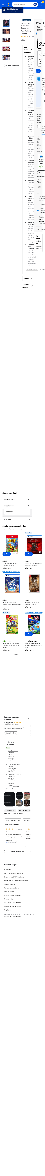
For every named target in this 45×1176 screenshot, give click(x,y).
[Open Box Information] (41, 57)
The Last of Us (8, 899)
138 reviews (15, 725)
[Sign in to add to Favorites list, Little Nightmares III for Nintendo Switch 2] (42, 575)
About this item (10, 493)
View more (16, 654)
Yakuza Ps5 (7, 869)
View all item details (32, 270)
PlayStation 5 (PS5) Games (12, 902)
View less (16, 786)
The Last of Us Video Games (12, 895)
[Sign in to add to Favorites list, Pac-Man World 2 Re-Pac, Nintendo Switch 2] (20, 536)
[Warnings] (29, 519)
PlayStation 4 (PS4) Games (12, 906)
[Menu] (3, 4)
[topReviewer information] (16, 842)
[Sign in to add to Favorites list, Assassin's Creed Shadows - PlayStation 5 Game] (42, 536)
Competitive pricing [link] (14, 764)
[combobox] (25, 4)
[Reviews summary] (33, 37)
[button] (26, 49)
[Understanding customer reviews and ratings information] (23, 728)
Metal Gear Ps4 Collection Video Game (16, 880)
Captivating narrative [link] (14, 774)
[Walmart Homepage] (8, 4)
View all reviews (11, 733)
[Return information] (37, 39)
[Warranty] (27, 511)
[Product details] (29, 499)
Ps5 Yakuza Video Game (11, 888)
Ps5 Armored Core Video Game (13, 873)
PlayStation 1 (8, 910)
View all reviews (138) (17, 851)
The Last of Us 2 (9, 891)
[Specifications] (29, 506)
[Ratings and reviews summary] (29, 717)
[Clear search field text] (32, 4)
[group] (29, 36)
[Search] (35, 4)
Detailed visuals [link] (13, 751)
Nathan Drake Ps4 (9, 884)
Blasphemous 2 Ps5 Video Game (14, 877)
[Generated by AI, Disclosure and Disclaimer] (12, 788)
